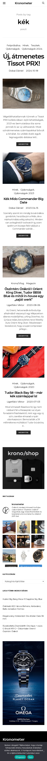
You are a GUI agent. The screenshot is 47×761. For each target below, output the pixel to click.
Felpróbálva (13, 45)
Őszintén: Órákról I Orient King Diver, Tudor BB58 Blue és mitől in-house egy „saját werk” (23, 294)
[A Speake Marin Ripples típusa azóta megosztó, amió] (9, 541)
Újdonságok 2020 (24, 387)
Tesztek (35, 45)
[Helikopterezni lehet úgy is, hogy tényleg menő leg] (37, 527)
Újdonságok (13, 48)
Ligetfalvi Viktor (15, 305)
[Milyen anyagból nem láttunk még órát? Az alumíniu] (23, 555)
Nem (31, 757)
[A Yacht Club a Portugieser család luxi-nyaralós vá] (37, 555)
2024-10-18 (32, 70)
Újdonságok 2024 (32, 48)
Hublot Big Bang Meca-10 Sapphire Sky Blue (22, 599)
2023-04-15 (32, 207)
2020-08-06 (33, 305)
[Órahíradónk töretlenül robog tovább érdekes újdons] (23, 541)
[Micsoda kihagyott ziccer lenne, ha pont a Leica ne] (23, 527)
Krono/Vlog (17, 283)
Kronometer (23, 3)
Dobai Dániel (16, 70)
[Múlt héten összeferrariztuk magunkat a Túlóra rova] (9, 555)
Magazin (31, 283)
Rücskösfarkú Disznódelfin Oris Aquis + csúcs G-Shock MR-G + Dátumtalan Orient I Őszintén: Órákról (22, 629)
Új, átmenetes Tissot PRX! (23, 60)
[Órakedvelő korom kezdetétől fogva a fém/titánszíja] (9, 527)
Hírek (26, 45)
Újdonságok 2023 (24, 193)
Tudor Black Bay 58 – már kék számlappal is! (23, 394)
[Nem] (43, 751)
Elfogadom (20, 757)
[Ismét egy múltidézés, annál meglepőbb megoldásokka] (37, 541)
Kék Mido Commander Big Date (23, 200)
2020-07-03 (33, 401)
